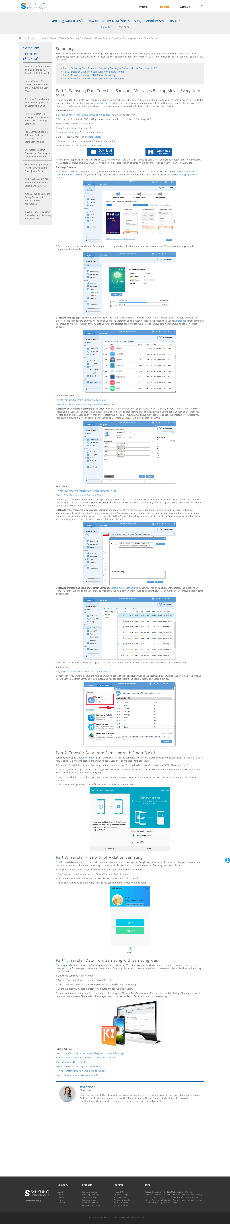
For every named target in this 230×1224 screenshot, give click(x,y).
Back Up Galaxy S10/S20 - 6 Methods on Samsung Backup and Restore (37, 182)
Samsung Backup (89, 1192)
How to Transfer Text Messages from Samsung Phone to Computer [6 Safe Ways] (37, 118)
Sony (192, 1192)
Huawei (158, 1194)
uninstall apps (72, 132)
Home (22, 38)
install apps (182, 320)
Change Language (32, 1200)
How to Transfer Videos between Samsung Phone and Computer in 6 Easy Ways (37, 86)
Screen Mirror (120, 1197)
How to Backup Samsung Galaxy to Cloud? (77, 1075)
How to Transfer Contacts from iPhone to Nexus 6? (81, 1070)
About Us (185, 6)
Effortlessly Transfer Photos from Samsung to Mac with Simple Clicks (37, 153)
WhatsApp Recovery (91, 1205)
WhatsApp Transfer (122, 1200)
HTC (186, 1192)
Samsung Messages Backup (104, 103)
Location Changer (121, 1194)
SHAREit (60, 862)
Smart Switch (83, 757)
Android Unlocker (121, 1192)
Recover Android (121, 1205)
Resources (164, 6)
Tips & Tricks (165, 1202)
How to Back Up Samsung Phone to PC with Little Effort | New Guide (37, 168)
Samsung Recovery (90, 1194)
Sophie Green (107, 27)
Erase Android (192, 1197)
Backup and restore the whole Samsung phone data (84, 114)
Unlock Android (152, 1200)
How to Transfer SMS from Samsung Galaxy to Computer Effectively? (90, 1053)
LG (164, 1192)
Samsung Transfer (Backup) (54, 38)
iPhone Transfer (179, 1200)
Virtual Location (195, 1200)
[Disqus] (130, 1142)
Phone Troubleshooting (191, 1194)
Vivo (167, 1197)
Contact (61, 1194)
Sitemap (61, 1202)
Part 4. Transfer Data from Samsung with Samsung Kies (94, 78)
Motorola (149, 1194)
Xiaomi (167, 1194)
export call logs (93, 136)
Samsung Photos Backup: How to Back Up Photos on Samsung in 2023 (37, 102)
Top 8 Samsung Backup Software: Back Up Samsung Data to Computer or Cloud (36, 136)
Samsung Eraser (89, 1200)
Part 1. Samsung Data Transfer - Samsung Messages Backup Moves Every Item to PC (110, 68)
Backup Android (121, 1202)
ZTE (147, 1197)
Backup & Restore (90, 1202)
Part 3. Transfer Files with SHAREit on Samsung (89, 75)
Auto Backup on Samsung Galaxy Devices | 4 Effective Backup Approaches (37, 198)
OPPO (161, 1197)
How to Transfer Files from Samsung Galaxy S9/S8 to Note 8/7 (86, 1057)
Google (154, 1197)
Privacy (61, 1197)
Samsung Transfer (90, 1197)
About (60, 1192)
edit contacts (80, 123)
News (175, 1202)
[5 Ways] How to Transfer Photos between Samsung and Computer (38, 215)
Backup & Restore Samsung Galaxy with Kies (78, 1066)
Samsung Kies (63, 965)
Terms (60, 1200)
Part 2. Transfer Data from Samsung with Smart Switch (93, 71)
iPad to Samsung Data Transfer (71, 1062)
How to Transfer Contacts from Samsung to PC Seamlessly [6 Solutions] (37, 70)
